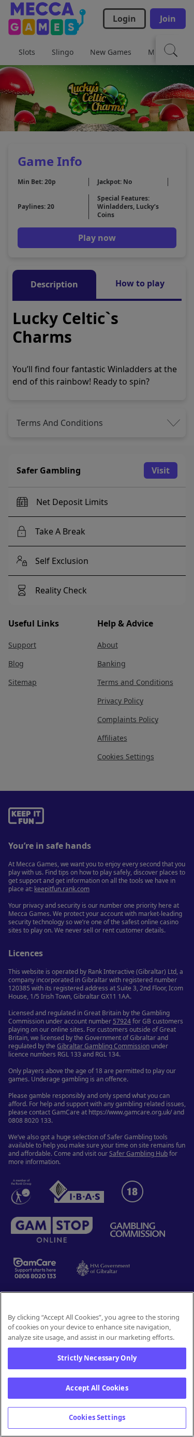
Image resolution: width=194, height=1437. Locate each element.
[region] (97, 1364)
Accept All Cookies (97, 1388)
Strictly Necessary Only (97, 1358)
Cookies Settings (97, 1417)
